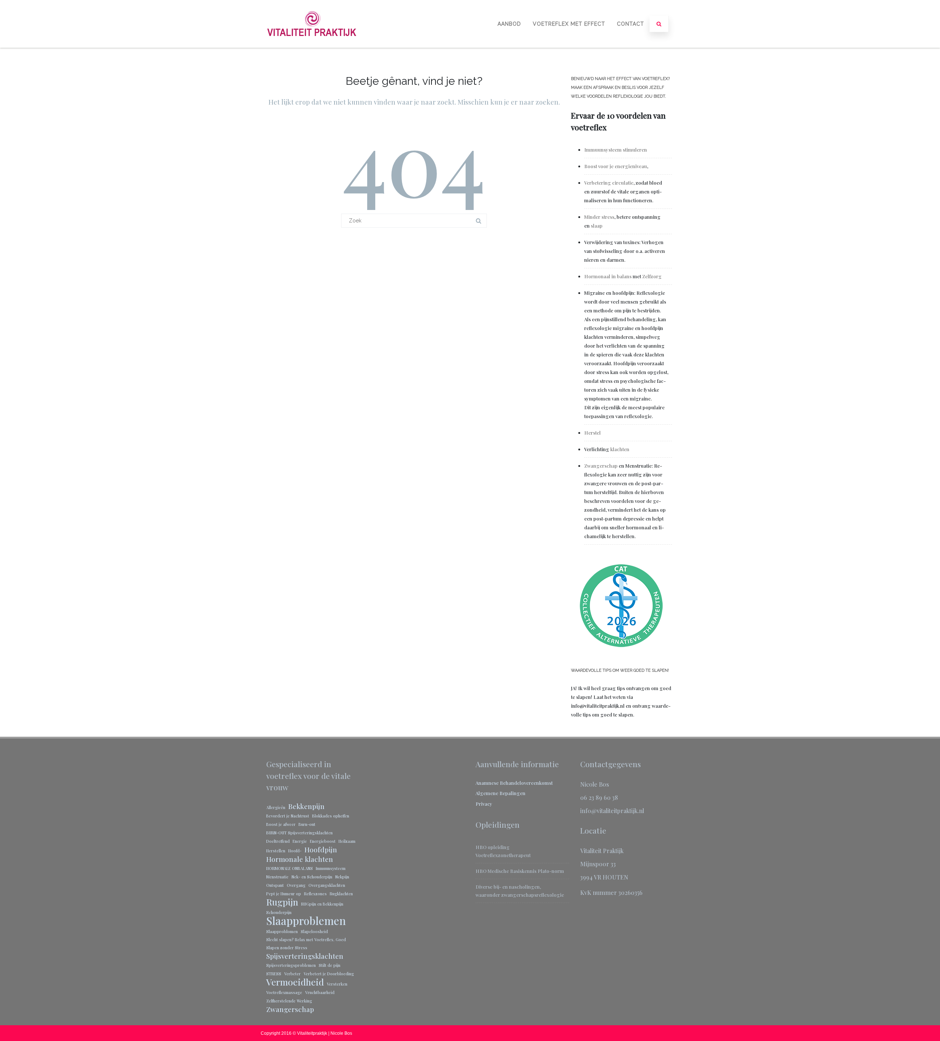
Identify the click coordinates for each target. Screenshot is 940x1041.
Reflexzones (315, 893)
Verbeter (292, 973)
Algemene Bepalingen (500, 793)
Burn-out (307, 824)
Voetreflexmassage (284, 992)
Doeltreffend (278, 841)
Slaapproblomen (282, 931)
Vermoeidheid (295, 982)
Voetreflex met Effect (569, 24)
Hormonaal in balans (608, 276)
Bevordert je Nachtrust (287, 816)
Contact (630, 24)
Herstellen (275, 850)
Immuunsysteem (331, 868)
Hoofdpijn (320, 849)
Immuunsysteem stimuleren (616, 149)
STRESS (273, 973)
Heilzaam (347, 841)
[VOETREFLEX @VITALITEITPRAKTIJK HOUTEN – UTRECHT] (312, 44)
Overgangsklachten (326, 885)
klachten (619, 449)
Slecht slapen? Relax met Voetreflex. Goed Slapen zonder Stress (306, 943)
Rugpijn (282, 902)
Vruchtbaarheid (320, 992)
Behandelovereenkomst (526, 783)
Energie (300, 841)
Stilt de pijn (329, 965)
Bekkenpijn (306, 806)
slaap (597, 225)
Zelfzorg (652, 276)
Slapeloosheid (314, 931)
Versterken (337, 984)
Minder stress (599, 217)
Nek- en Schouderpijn (312, 876)
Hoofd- (294, 850)
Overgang (296, 885)
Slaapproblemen (306, 921)
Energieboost (323, 841)
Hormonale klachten (299, 859)
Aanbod (509, 24)
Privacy (484, 804)
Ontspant (275, 885)
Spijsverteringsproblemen (291, 965)
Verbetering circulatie (608, 182)
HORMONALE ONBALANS (289, 868)
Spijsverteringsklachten (304, 956)
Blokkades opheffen (330, 816)
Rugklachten (341, 893)
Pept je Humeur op (283, 893)
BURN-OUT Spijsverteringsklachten (299, 832)
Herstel (592, 432)
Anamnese (488, 783)
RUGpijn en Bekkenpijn (322, 904)
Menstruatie (277, 876)
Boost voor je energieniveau (615, 166)
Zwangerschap (601, 466)
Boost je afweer (281, 824)
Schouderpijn (279, 912)
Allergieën (275, 807)
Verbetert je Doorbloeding (329, 973)
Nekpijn (342, 876)
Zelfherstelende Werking (289, 1001)
